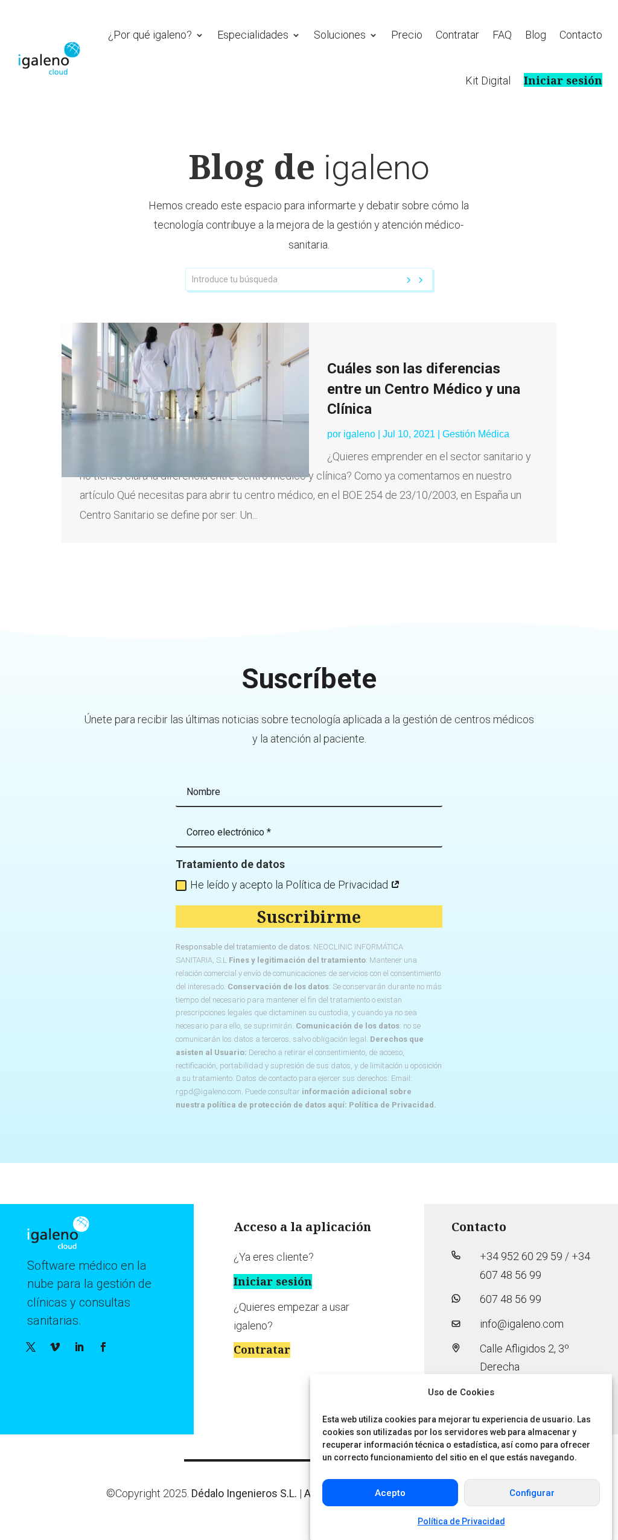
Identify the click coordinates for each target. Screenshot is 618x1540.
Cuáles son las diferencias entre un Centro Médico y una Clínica (423, 388)
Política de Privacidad (461, 1521)
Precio (406, 34)
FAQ (502, 34)
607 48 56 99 (510, 1299)
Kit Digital (488, 80)
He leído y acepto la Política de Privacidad (290, 884)
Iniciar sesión (563, 80)
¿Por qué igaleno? (150, 34)
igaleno (359, 434)
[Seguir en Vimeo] (55, 1347)
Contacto (580, 34)
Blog (535, 34)
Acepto (390, 1493)
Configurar (532, 1493)
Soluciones (340, 34)
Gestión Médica (475, 434)
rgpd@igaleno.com (208, 1091)
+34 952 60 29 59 (521, 1256)
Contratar (457, 34)
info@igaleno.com (522, 1323)
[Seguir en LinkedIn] (79, 1347)
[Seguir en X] (30, 1347)
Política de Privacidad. (392, 1104)
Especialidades (252, 34)
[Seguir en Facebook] (103, 1347)
